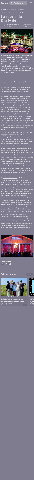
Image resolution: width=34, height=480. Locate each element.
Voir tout (29, 274)
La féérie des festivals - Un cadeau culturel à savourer (17, 9)
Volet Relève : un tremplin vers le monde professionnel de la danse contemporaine (12, 301)
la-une (5, 9)
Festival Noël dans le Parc (10, 178)
